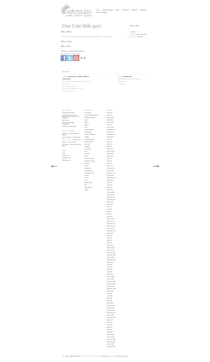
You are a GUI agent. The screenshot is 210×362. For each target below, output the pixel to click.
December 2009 (111, 252)
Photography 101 (89, 170)
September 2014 (111, 134)
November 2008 (111, 284)
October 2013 (110, 153)
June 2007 (109, 325)
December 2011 (111, 197)
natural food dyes (89, 158)
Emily (133, 32)
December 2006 (111, 339)
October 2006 (110, 344)
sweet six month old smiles (69, 126)
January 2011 (110, 221)
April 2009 (109, 272)
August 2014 (110, 137)
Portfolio (63, 51)
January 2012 (110, 194)
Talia (85, 185)
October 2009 (110, 257)
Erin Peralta (65, 144)
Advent (86, 120)
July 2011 (109, 206)
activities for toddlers (89, 117)
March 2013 (110, 165)
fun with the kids (88, 141)
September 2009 (111, 259)
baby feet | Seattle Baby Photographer (68, 123)
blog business (88, 132)
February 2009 (111, 276)
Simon (86, 180)
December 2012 (111, 173)
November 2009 (111, 255)
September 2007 (111, 317)
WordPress (105, 356)
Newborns (134, 10)
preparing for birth (89, 173)
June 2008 (109, 296)
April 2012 (109, 187)
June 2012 (109, 185)
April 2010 (109, 243)
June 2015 (109, 125)
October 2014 (110, 132)
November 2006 (111, 341)
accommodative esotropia (91, 115)
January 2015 (110, 127)
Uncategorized (88, 187)
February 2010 (111, 247)
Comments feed (66, 158)
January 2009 (110, 279)
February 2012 (111, 192)
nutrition (86, 165)
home (98, 10)
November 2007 (111, 312)
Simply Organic (88, 182)
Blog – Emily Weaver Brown (73, 356)
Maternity (143, 10)
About (117, 10)
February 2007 (111, 334)
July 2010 (109, 235)
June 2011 (109, 209)
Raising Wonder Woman (68, 112)
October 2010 (110, 228)
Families (86, 137)
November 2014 (111, 129)
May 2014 (109, 144)
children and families (141, 34)
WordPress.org (66, 160)
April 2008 (109, 300)
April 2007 (109, 329)
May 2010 (109, 240)
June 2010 (109, 238)
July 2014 (109, 139)
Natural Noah (65, 120)
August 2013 (110, 156)
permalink (140, 36)
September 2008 (111, 288)
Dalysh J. (64, 142)
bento (85, 127)
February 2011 (111, 219)
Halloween (87, 146)
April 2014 (109, 146)
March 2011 (110, 216)
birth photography (101, 12)
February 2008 (111, 305)
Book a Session (79, 51)
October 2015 (110, 122)
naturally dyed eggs (89, 161)
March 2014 (110, 149)
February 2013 (111, 168)
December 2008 (111, 281)
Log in (63, 153)
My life (86, 156)
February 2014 (111, 151)
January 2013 (110, 170)
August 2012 (110, 180)
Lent (85, 151)
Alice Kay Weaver (67, 137)
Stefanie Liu (65, 133)
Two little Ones (127, 76)
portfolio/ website (107, 10)
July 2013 (109, 158)
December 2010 (111, 223)
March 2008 (110, 303)
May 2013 (109, 161)
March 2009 (110, 274)
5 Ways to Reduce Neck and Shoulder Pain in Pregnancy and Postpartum (70, 116)
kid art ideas (87, 149)
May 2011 (109, 211)
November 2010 (111, 226)
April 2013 (109, 163)
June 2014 (109, 141)
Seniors (86, 178)
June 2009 (109, 267)
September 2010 (111, 231)
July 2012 (109, 182)
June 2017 (109, 112)
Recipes (86, 175)
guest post (87, 144)
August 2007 (110, 320)
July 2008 (109, 293)
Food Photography (89, 139)
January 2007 (110, 337)
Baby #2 (86, 125)
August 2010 (110, 233)
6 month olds (87, 112)
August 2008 (110, 291)
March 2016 (110, 120)
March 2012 (110, 190)
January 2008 (110, 308)
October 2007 (110, 315)
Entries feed (65, 155)
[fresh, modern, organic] (77, 11)
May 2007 (109, 327)
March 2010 (110, 245)
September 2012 (111, 178)
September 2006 (111, 346)
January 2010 (110, 250)
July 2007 (109, 322)
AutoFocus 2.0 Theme (122, 356)
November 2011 (111, 199)
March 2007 (110, 332)
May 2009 (109, 269)
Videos (86, 190)
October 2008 (110, 286)
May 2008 (109, 298)
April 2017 (109, 115)
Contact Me (125, 10)
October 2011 (110, 202)
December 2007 (111, 310)
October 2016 (110, 117)
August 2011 (110, 204)
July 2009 (109, 264)
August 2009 (110, 262)
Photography (87, 168)
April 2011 (109, 214)
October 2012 (110, 175)
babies (86, 122)
